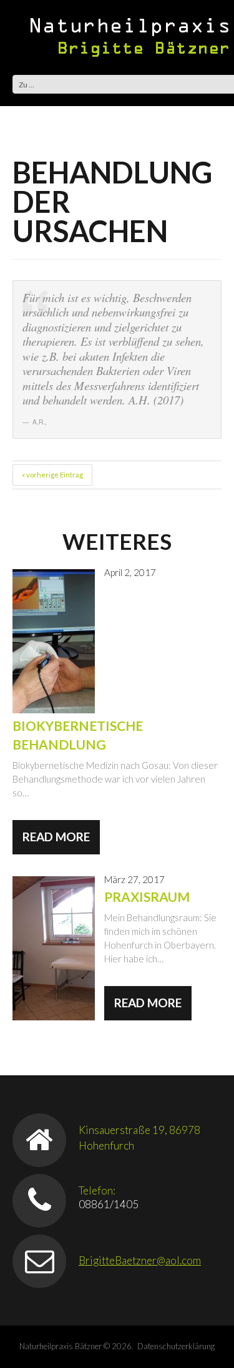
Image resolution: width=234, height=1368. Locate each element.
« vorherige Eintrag (52, 475)
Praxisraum (147, 896)
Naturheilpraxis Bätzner (60, 1346)
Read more (56, 836)
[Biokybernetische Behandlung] (53, 641)
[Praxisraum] (53, 948)
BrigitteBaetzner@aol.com (140, 1260)
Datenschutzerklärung (176, 1346)
